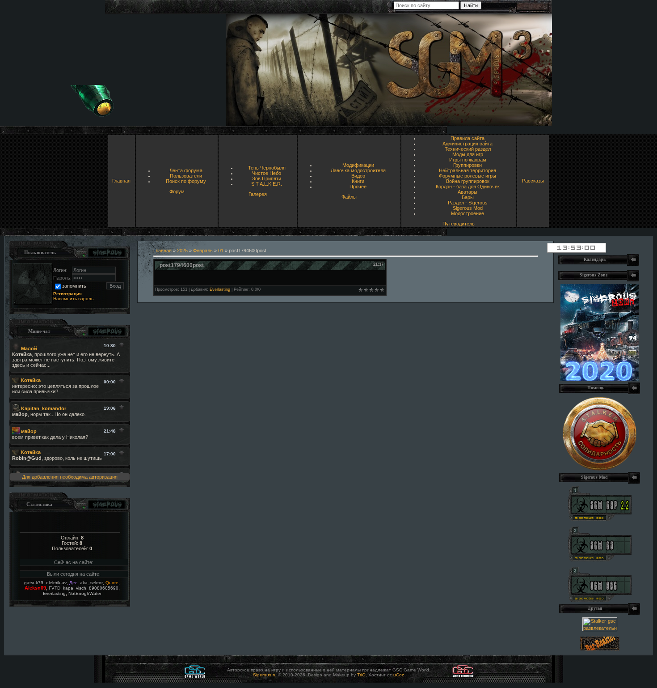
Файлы (349, 197)
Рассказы (533, 180)
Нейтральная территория (467, 170)
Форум (177, 191)
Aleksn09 (35, 587)
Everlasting (54, 593)
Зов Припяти (266, 178)
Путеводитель (458, 223)
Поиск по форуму (186, 181)
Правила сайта (467, 138)
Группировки (467, 165)
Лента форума (185, 170)
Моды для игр (467, 154)
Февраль (203, 250)
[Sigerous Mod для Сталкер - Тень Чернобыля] (600, 600)
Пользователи (186, 175)
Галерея (257, 194)
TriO (361, 674)
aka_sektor (91, 582)
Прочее (358, 186)
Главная (121, 180)
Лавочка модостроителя (358, 170)
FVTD (54, 588)
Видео (358, 175)
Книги (358, 181)
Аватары (467, 192)
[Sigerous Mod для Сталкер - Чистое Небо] (600, 559)
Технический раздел (468, 149)
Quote (111, 582)
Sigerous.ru (265, 674)
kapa (68, 588)
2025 (182, 250)
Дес (73, 582)
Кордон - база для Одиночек (468, 186)
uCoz (398, 674)
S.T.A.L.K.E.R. (266, 184)
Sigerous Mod (468, 208)
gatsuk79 (33, 582)
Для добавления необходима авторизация (70, 477)
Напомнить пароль (73, 298)
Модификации (358, 165)
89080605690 (103, 588)
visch (81, 588)
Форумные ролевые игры (467, 175)
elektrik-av (56, 582)
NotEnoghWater (84, 593)
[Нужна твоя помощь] (599, 468)
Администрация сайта (467, 143)
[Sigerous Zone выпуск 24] (599, 379)
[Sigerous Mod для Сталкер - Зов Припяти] (600, 519)
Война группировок (467, 181)
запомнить (74, 286)
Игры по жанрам (467, 159)
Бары (468, 197)
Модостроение (467, 213)
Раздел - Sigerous (468, 202)
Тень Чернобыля (267, 167)
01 (220, 250)
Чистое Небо (266, 173)
